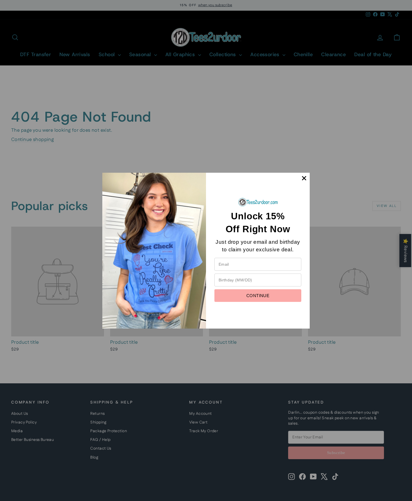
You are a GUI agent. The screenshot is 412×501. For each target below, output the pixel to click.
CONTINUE (257, 295)
